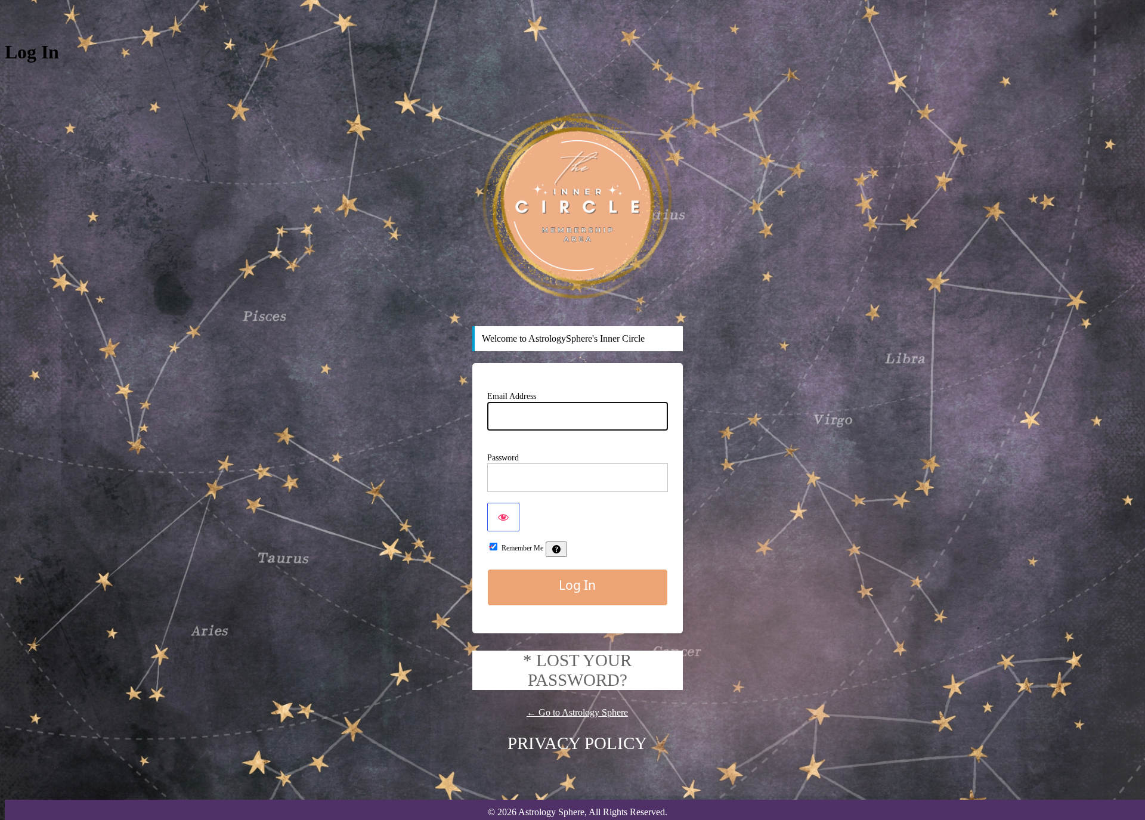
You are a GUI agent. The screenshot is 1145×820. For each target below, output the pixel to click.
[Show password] (503, 517)
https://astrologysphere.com (577, 205)
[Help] (556, 549)
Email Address (511, 396)
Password (503, 457)
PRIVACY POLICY (577, 743)
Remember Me (522, 548)
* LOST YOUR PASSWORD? (577, 670)
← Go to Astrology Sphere (577, 712)
